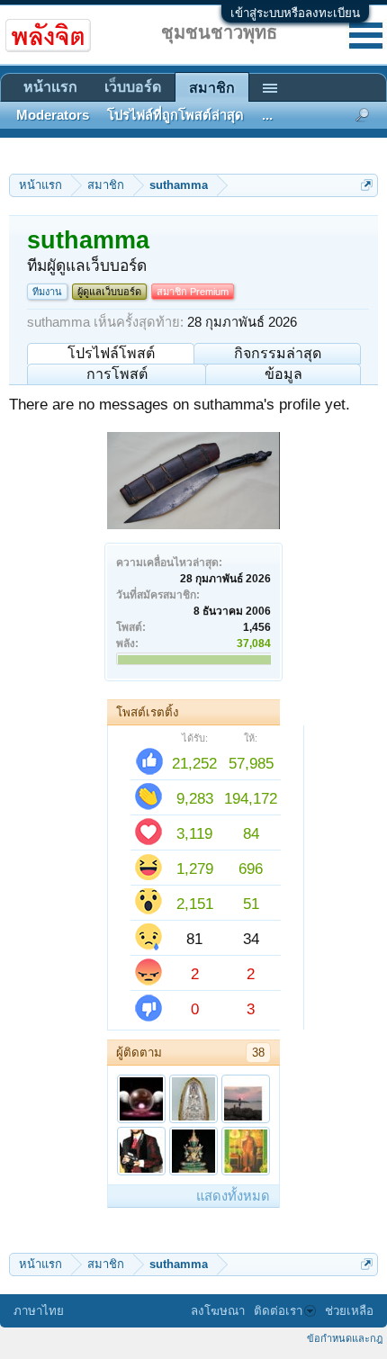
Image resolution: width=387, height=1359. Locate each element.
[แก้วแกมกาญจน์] (141, 1099)
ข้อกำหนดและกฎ (344, 1338)
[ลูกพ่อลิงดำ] (193, 1151)
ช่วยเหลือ (349, 1311)
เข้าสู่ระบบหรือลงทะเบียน (295, 13)
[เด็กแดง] (245, 1099)
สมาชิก (212, 87)
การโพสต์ (117, 374)
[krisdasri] (193, 1099)
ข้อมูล (283, 374)
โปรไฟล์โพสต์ (111, 353)
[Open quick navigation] (367, 185)
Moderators (52, 115)
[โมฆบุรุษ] (141, 1151)
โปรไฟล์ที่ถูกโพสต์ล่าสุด (175, 115)
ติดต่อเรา (278, 1311)
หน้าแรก (50, 86)
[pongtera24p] (245, 1151)
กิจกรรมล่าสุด (277, 353)
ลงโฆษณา (218, 1311)
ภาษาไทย (39, 1311)
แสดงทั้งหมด (233, 1196)
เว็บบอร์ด (132, 86)
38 (258, 1052)
